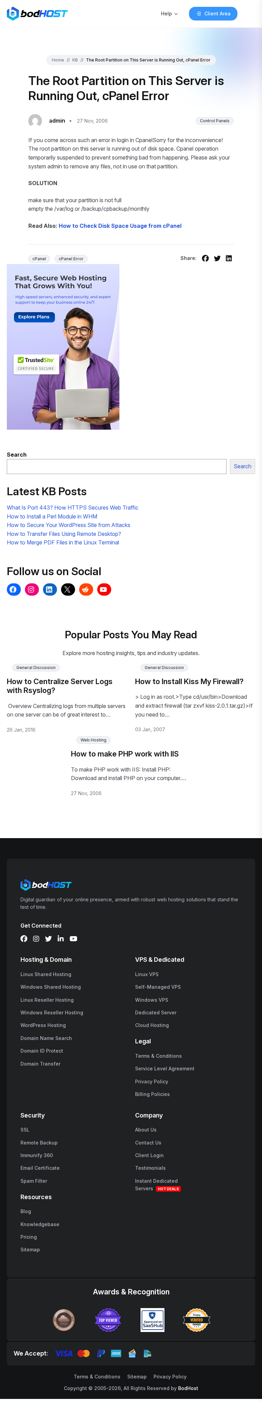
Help (166, 13)
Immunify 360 (36, 1155)
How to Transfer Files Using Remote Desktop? (64, 533)
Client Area (217, 13)
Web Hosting (93, 739)
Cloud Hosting (152, 1025)
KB (75, 60)
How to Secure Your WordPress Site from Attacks (68, 525)
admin (57, 120)
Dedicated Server (155, 1012)
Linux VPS (147, 974)
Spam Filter (33, 1181)
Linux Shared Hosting (45, 974)
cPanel (39, 258)
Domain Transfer (40, 1064)
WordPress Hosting (43, 1025)
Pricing (28, 1237)
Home (58, 60)
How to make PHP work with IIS (125, 753)
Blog (25, 1211)
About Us (146, 1130)
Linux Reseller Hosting (47, 1000)
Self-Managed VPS (158, 987)
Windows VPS (151, 1000)
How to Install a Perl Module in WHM (52, 516)
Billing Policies (152, 1094)
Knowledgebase (39, 1224)
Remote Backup (39, 1143)
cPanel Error (71, 258)
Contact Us (148, 1143)
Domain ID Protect (41, 1051)
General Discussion (36, 667)
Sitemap (30, 1249)
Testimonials (150, 1168)
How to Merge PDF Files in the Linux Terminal (63, 542)
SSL (24, 1130)
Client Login (149, 1155)
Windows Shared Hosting (50, 987)
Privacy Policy (151, 1081)
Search (242, 466)
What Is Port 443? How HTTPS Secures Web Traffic (73, 507)
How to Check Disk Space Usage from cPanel (120, 225)
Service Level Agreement (164, 1068)
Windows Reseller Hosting (51, 1012)
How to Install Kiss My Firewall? (189, 681)
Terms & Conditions (158, 1056)
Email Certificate (40, 1168)
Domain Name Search (46, 1038)
